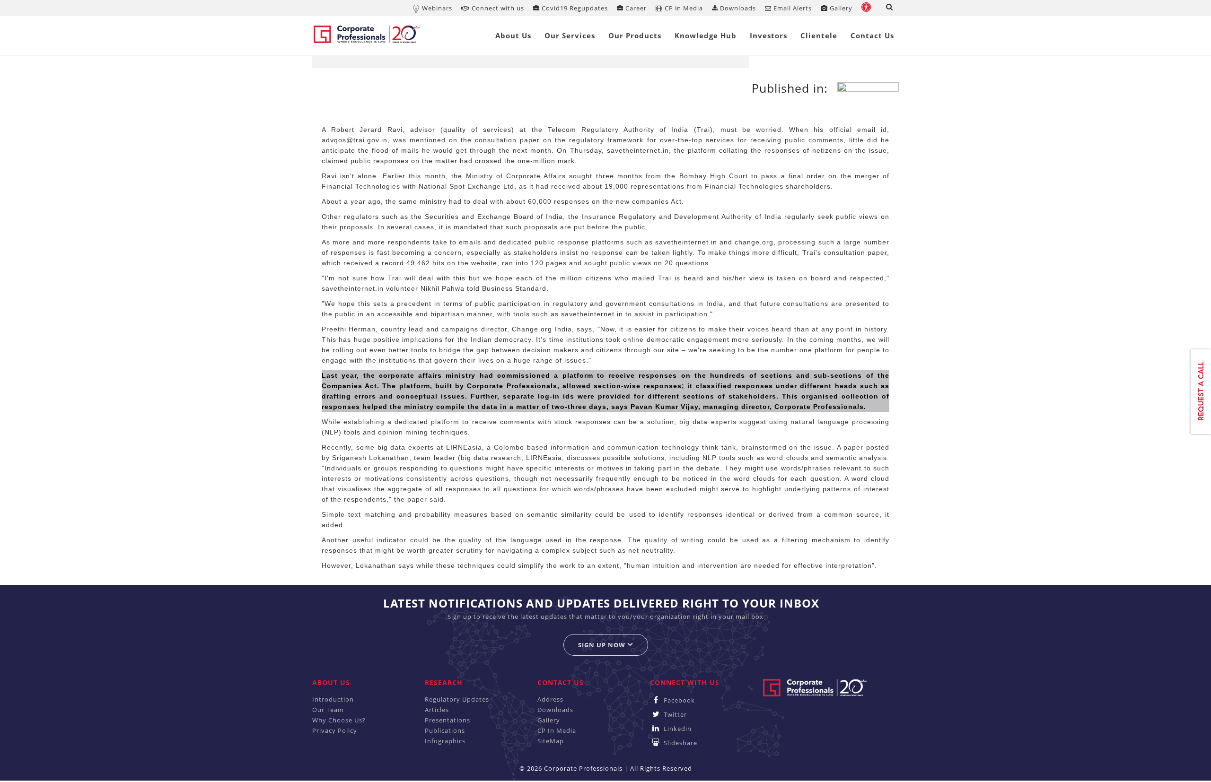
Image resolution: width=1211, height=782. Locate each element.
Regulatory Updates (457, 699)
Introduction (333, 699)
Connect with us (497, 8)
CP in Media (683, 8)
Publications (445, 730)
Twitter (674, 714)
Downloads (737, 8)
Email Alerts (792, 8)
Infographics (445, 741)
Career (635, 8)
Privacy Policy (334, 730)
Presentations (447, 720)
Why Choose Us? (339, 720)
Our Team (328, 709)
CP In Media (556, 730)
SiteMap (550, 741)
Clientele (818, 35)
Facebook (678, 700)
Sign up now (602, 645)
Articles (437, 709)
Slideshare (679, 743)
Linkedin (677, 728)
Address (550, 699)
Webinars (437, 8)
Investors (768, 35)
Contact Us (872, 35)
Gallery (840, 8)
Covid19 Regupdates (574, 8)
